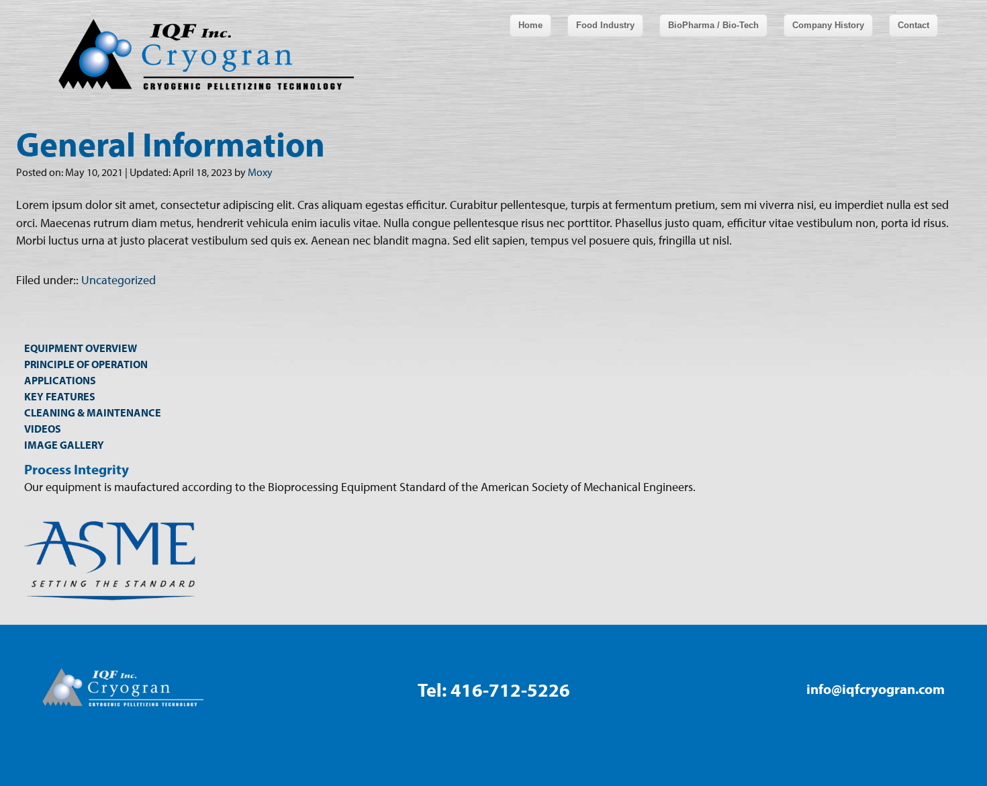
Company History (828, 25)
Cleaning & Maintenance (92, 412)
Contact (913, 25)
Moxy (260, 172)
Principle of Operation (86, 364)
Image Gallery (64, 444)
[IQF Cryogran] (50, 54)
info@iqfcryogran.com (875, 688)
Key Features (59, 396)
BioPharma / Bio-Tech (713, 25)
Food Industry (605, 25)
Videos (42, 428)
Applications (60, 380)
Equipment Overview (80, 348)
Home (530, 25)
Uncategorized (118, 280)
